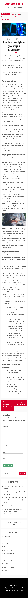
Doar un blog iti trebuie (10, 505)
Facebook (18, 317)
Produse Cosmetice (9, 557)
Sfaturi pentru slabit (9, 567)
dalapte (19, 39)
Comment (6, 426)
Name (5, 446)
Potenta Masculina (9, 553)
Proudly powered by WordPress (11, 588)
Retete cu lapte (8, 560)
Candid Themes (18, 590)
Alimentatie (7, 536)
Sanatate (6, 564)
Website (5, 458)
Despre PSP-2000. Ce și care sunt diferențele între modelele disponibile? (13, 511)
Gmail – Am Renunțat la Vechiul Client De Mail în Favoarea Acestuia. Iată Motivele (15, 500)
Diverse (6, 543)
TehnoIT (14, 53)
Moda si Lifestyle (8, 550)
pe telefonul (5, 141)
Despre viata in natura (14, 3)
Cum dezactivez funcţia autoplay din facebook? (7, 405)
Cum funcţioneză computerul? (20, 403)
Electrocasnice (8, 547)
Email (5, 452)
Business (6, 540)
